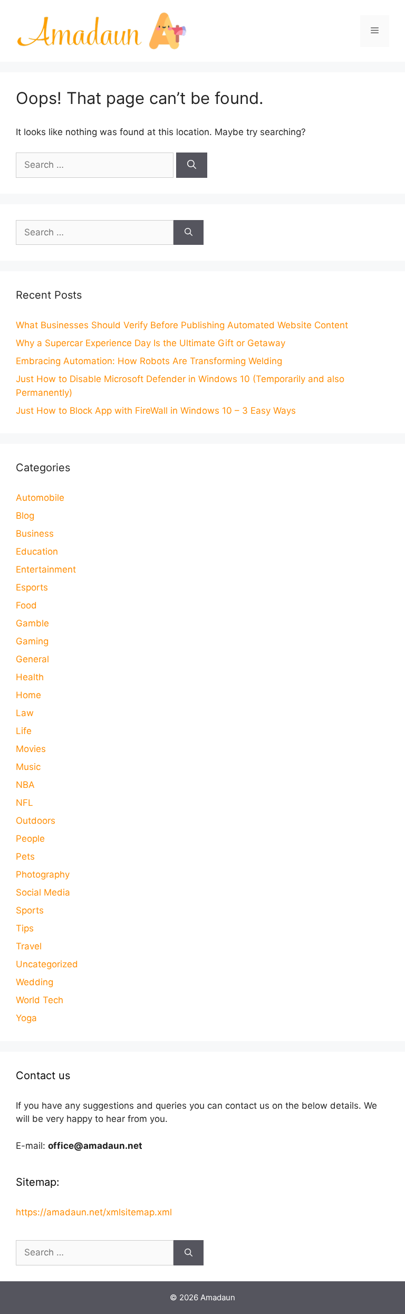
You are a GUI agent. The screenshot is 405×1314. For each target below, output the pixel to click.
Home (28, 695)
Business (35, 533)
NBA (25, 784)
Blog (25, 515)
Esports (32, 587)
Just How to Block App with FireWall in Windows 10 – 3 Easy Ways (156, 410)
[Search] (191, 165)
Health (30, 677)
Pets (25, 856)
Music (28, 766)
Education (37, 551)
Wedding (34, 982)
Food (26, 605)
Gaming (32, 641)
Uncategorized (47, 964)
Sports (30, 910)
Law (25, 713)
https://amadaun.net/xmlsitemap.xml (94, 1212)
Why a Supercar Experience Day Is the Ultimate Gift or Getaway (150, 343)
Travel (29, 946)
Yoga (26, 1018)
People (30, 838)
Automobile (40, 497)
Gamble (32, 623)
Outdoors (35, 820)
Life (24, 731)
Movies (31, 749)
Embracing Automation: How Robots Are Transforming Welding (149, 361)
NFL (24, 802)
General (32, 659)
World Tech (39, 1000)
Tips (25, 928)
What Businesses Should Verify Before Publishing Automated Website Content (182, 325)
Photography (43, 874)
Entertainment (46, 569)
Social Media (43, 892)
